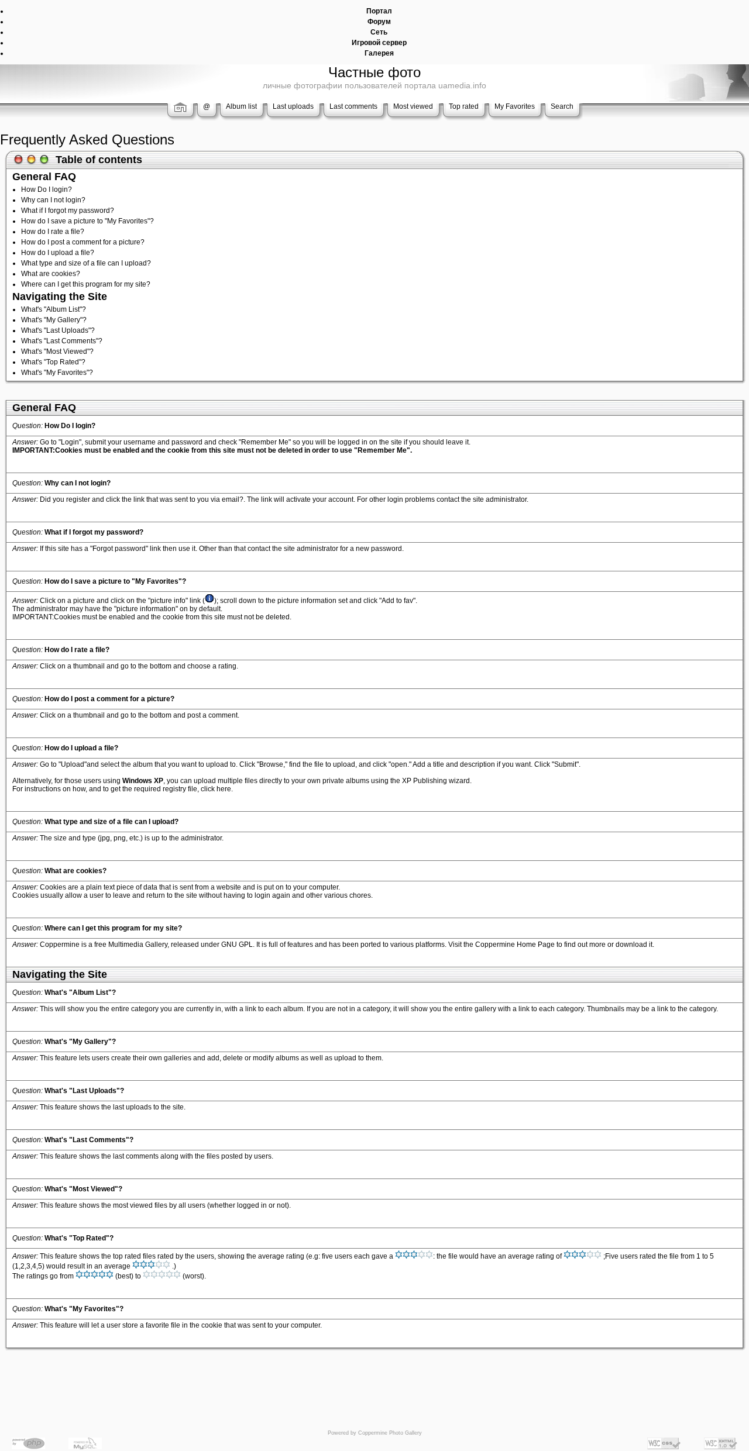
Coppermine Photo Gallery (390, 1433)
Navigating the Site (59, 296)
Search (562, 106)
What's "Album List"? (53, 309)
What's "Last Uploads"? (58, 330)
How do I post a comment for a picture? (83, 242)
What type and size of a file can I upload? (86, 263)
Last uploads (293, 106)
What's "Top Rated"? (53, 362)
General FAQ (44, 176)
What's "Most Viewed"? (57, 351)
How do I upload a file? (57, 253)
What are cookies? (50, 274)
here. (225, 789)
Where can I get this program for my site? (85, 284)
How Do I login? (46, 189)
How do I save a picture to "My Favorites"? (87, 221)
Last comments (353, 106)
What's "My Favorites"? (57, 372)
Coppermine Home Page (515, 944)
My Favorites (514, 106)
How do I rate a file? (52, 232)
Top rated (464, 106)
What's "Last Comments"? (61, 341)
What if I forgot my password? (67, 210)
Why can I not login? (53, 200)
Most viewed (413, 106)
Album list (241, 106)
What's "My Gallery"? (54, 320)
